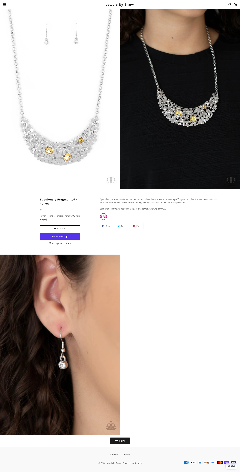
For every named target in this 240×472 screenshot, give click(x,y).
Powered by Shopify (132, 463)
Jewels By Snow (120, 5)
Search (114, 454)
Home (127, 454)
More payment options (60, 243)
